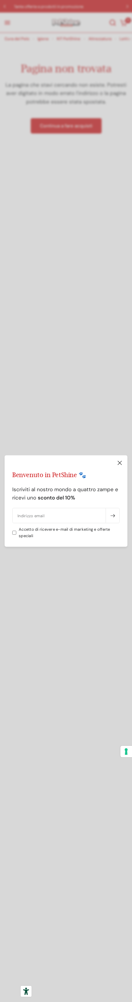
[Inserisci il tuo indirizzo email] (113, 515)
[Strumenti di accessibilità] (26, 991)
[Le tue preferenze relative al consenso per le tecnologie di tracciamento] (126, 751)
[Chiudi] (119, 463)
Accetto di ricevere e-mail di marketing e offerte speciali (64, 532)
